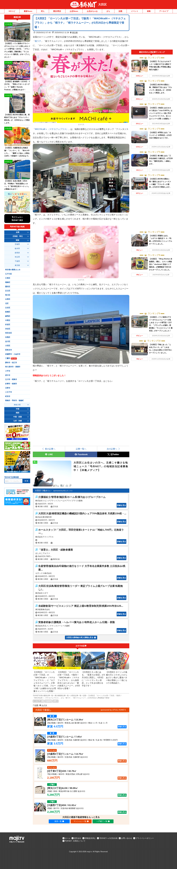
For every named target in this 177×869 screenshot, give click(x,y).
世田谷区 (8, 333)
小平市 (7, 371)
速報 (149, 11)
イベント (134, 11)
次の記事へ (112, 449)
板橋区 (7, 312)
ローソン (48, 701)
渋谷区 (7, 329)
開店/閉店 (57, 11)
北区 (7, 303)
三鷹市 (10, 358)
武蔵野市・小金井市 (12, 354)
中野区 (7, 320)
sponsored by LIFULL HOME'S (113, 710)
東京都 (75, 32)
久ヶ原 (55, 701)
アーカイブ (163, 11)
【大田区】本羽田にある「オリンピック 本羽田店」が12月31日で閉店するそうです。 (160, 135)
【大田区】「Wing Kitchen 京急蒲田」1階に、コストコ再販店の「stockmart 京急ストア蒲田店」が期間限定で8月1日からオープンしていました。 (160, 264)
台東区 (7, 299)
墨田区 (7, 287)
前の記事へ (50, 449)
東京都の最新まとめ (12, 270)
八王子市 (8, 392)
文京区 (7, 308)
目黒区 (7, 337)
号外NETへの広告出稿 (108, 838)
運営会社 (77, 838)
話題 (120, 11)
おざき (44, 705)
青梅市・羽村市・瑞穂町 (14, 400)
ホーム (67, 838)
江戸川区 (8, 274)
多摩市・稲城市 (11, 384)
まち (108, 11)
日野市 (7, 388)
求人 (43, 11)
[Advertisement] (152, 32)
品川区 (7, 341)
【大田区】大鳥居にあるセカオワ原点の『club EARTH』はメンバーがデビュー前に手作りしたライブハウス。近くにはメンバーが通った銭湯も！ (160, 113)
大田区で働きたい (43, 490)
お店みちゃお (92, 11)
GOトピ (12, 11)
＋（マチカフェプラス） (51, 129)
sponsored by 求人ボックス (63, 491)
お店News (74, 11)
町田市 (7, 396)
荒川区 (7, 295)
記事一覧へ (81, 449)
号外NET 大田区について (75, 841)
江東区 (7, 278)
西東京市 (8, 350)
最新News (28, 11)
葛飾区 (7, 282)
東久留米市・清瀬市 (12, 367)
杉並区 (7, 324)
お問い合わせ (126, 838)
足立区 (7, 291)
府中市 (7, 375)
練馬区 (7, 316)
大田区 (102, 4)
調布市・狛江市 (11, 362)
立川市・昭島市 (11, 379)
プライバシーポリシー (145, 838)
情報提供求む (90, 838)
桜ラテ (38, 41)
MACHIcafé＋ (38, 701)
